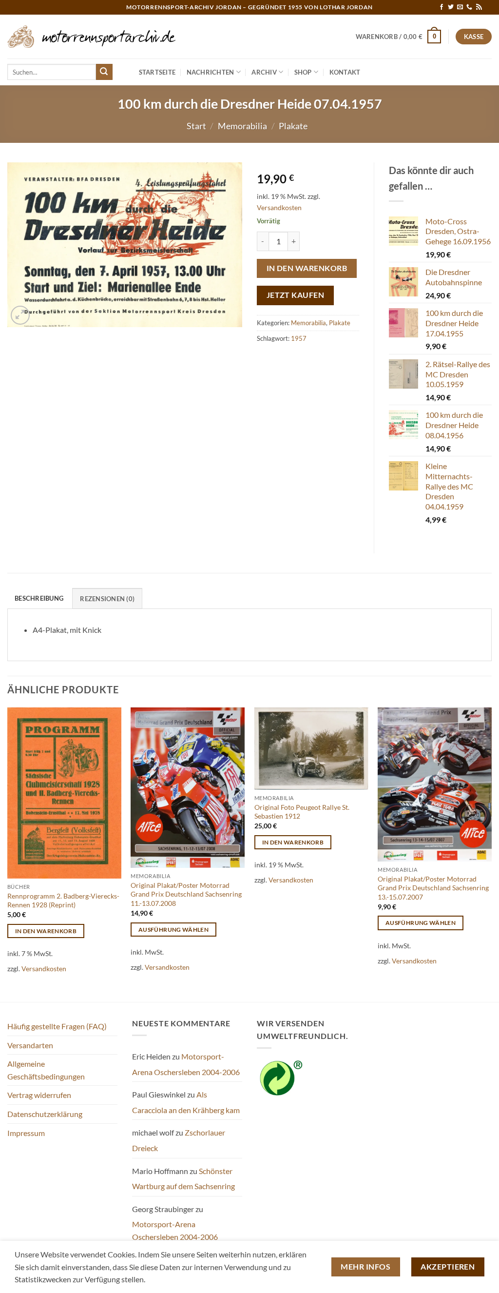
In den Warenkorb (307, 268)
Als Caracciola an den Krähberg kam (186, 1102)
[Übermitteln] (104, 72)
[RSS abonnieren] (479, 7)
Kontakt (345, 72)
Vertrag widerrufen (39, 1094)
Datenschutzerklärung (44, 1113)
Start (196, 125)
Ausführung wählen (173, 929)
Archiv (264, 72)
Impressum (26, 1132)
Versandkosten (279, 207)
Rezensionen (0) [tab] (107, 599)
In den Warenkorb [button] (46, 931)
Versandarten (30, 1045)
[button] (398, 36)
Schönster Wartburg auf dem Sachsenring (183, 1178)
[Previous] (7, 853)
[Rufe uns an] (469, 7)
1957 (299, 338)
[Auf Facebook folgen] (441, 7)
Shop (303, 72)
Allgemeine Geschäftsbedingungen (46, 1070)
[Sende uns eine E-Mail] (460, 7)
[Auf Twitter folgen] (451, 7)
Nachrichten (210, 72)
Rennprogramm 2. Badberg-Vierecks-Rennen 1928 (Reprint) (63, 900)
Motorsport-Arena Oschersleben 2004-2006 (186, 1064)
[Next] (491, 853)
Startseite (157, 72)
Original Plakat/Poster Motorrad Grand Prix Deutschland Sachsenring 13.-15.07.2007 (433, 888)
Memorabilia (242, 125)
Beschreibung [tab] (39, 598)
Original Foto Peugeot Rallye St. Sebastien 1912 (301, 812)
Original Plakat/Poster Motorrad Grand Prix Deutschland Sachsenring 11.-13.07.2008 (186, 894)
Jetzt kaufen (296, 295)
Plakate (293, 125)
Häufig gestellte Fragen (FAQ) (57, 1026)
